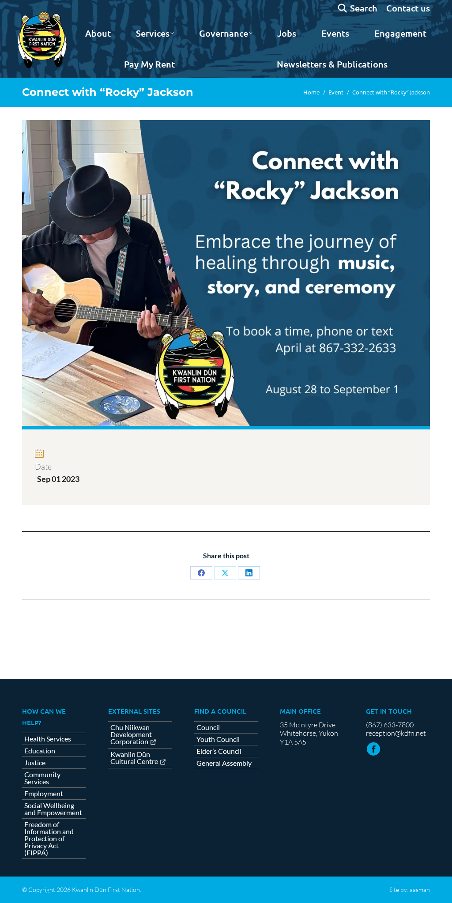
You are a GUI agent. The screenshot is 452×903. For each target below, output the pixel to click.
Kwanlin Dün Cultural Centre (134, 758)
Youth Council (218, 739)
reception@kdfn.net (396, 733)
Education (39, 750)
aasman (420, 889)
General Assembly (224, 763)
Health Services (47, 738)
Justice (34, 762)
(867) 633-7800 (390, 724)
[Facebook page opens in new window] (373, 749)
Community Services (42, 778)
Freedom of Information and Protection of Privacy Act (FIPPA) (49, 838)
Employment (43, 793)
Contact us (408, 8)
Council (208, 727)
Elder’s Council (218, 751)
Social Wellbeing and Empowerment (53, 809)
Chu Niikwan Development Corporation (131, 734)
